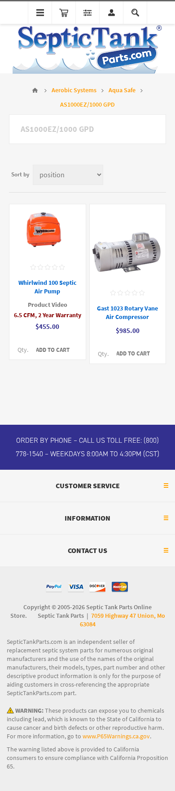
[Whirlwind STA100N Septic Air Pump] (47, 230)
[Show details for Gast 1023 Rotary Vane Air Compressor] (128, 243)
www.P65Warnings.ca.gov (116, 736)
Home (35, 90)
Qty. (23, 350)
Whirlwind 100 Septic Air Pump (47, 287)
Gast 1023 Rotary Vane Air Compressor (127, 312)
